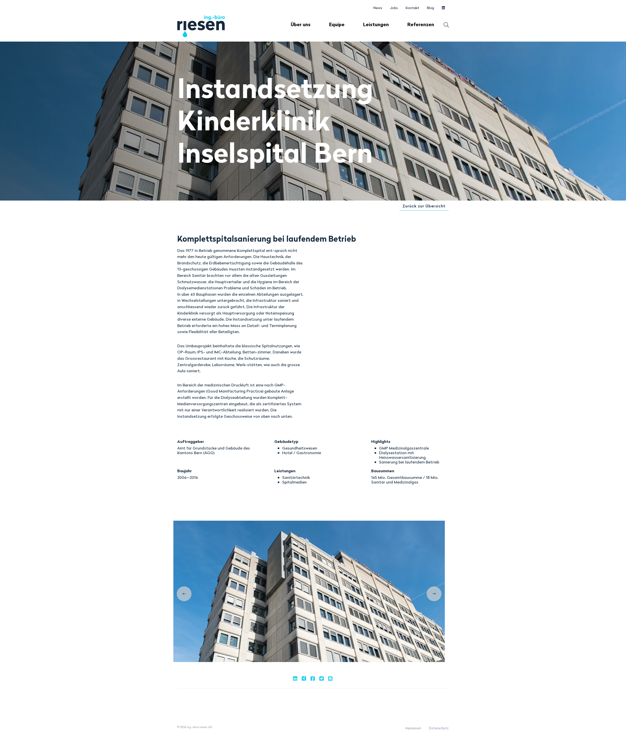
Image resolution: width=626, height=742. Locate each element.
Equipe (337, 24)
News (377, 7)
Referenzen (420, 24)
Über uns (301, 24)
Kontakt (412, 7)
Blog (430, 7)
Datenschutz (439, 728)
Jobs (394, 7)
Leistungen (376, 24)
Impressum (413, 728)
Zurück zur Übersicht (424, 206)
